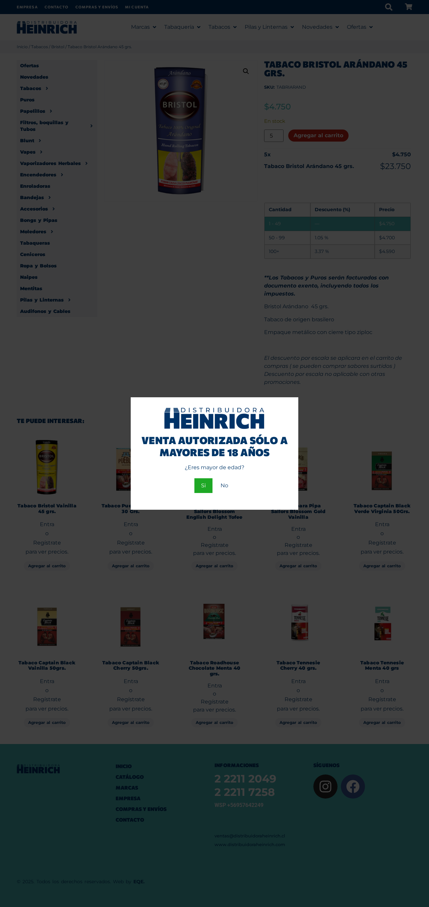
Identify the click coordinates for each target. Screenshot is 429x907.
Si (203, 485)
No (224, 485)
